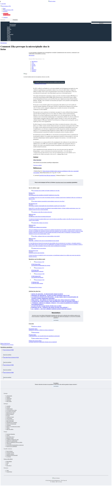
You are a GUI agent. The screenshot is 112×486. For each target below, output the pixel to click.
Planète (8, 36)
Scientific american (10, 454)
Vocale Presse (9, 471)
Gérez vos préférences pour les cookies (14, 442)
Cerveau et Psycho (10, 452)
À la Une (31, 323)
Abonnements (13, 24)
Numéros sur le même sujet (37, 259)
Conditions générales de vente (12, 439)
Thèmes (9, 38)
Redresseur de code (10, 413)
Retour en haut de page (5, 343)
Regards (8, 415)
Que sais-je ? (9, 465)
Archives (9, 39)
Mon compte (9, 401)
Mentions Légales (10, 438)
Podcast (9, 40)
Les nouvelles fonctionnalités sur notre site (15, 445)
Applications (9, 398)
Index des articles (9, 429)
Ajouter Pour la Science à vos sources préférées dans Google (50, 82)
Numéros (8, 397)
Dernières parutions (6, 347)
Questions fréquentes (10, 434)
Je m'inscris (56, 386)
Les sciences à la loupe (11, 411)
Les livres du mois (10, 419)
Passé (8, 33)
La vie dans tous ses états (11, 410)
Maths (8, 30)
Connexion (5, 17)
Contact (8, 435)
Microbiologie (4, 42)
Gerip (7, 462)
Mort (33, 68)
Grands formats (9, 408)
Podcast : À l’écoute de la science (13, 426)
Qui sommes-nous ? (10, 436)
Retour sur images (10, 414)
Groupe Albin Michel (8, 459)
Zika (33, 67)
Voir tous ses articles (37, 165)
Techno (8, 35)
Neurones (34, 65)
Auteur (35, 157)
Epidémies (34, 71)
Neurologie (34, 69)
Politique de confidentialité (11, 441)
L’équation (8, 425)
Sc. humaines (10, 34)
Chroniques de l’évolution (11, 422)
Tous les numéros (7, 354)
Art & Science (9, 418)
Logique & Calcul (10, 417)
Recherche (5, 11)
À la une (8, 407)
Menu (4, 8)
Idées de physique (10, 421)
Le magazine (12, 25)
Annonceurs (8, 443)
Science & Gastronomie (11, 423)
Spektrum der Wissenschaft (12, 455)
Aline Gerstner (31, 55)
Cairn (7, 470)
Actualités (8, 406)
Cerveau (9, 31)
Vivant (8, 27)
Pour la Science (9, 451)
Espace (8, 28)
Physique (9, 29)
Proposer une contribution (11, 446)
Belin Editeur (9, 461)
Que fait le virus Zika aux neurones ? (47, 175)
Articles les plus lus (34, 291)
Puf (7, 464)
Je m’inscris (56, 320)
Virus (33, 62)
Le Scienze (8, 456)
